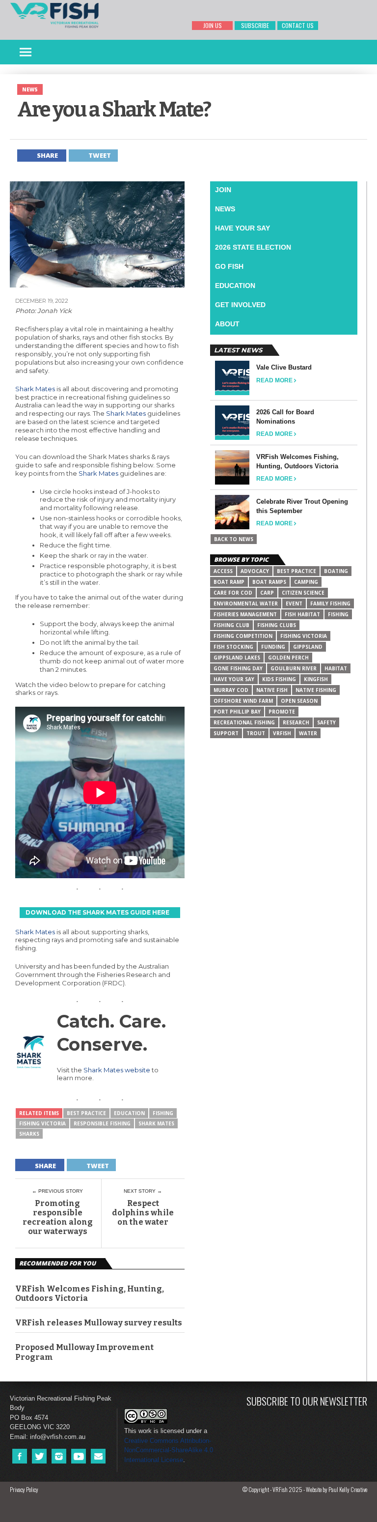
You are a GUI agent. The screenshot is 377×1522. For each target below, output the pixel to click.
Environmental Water (246, 603)
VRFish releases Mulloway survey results (98, 1322)
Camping (306, 581)
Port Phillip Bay (237, 711)
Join (223, 190)
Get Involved (240, 305)
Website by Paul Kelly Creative (336, 1489)
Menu (25, 52)
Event (294, 603)
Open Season (299, 700)
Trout (255, 733)
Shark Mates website (116, 1070)
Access (223, 571)
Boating (336, 571)
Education (129, 1113)
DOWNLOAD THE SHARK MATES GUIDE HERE (97, 912)
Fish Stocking (233, 646)
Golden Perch (288, 657)
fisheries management (245, 614)
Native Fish (272, 690)
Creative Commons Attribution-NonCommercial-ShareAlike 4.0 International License (168, 1450)
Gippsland (308, 646)
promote (282, 711)
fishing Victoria (42, 1123)
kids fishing (279, 679)
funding (273, 646)
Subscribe (255, 25)
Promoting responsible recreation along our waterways (58, 1217)
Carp (267, 592)
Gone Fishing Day (238, 668)
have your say (234, 679)
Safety (326, 722)
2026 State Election (253, 247)
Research (296, 722)
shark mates (156, 1123)
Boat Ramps (269, 581)
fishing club (231, 625)
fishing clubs (276, 625)
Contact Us (298, 25)
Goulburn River (293, 668)
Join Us (212, 25)
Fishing (163, 1113)
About (227, 324)
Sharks (29, 1133)
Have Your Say (242, 228)
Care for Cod (233, 592)
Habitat (335, 668)
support (226, 733)
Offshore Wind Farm (243, 700)
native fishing (316, 690)
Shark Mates (35, 389)
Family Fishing (330, 603)
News (225, 209)
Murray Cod (231, 690)
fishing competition (243, 635)
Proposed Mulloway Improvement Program (84, 1352)
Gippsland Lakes (237, 657)
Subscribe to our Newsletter (306, 1400)
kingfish (316, 679)
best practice (86, 1113)
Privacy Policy (24, 1489)
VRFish (282, 733)
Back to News (233, 539)
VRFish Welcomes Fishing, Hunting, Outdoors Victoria (89, 1293)
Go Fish (229, 266)
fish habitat (302, 614)
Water (308, 733)
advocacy (255, 571)
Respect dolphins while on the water (143, 1213)
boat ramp (229, 581)
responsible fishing (102, 1123)
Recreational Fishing (244, 722)
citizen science (303, 592)
